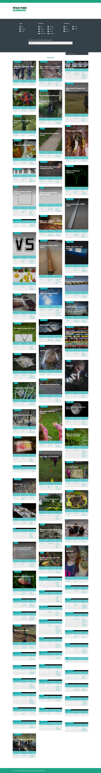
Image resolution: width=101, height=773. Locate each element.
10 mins (51, 26)
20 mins (42, 29)
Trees (67, 29)
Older (23, 31)
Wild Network (23, 770)
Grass (75, 26)
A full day (52, 33)
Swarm (33, 770)
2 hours (51, 31)
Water (75, 29)
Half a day (42, 33)
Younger (23, 29)
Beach (67, 31)
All (22, 26)
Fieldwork (42, 770)
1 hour (41, 31)
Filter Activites (71, 53)
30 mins (51, 29)
